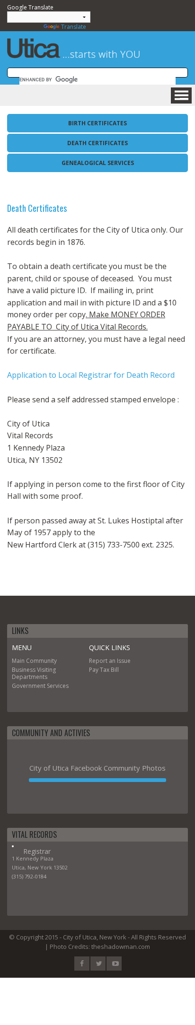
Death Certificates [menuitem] (97, 143)
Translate (73, 27)
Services (58, 686)
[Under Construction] (97, 780)
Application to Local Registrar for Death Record (91, 375)
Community (41, 661)
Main (18, 661)
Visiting (46, 670)
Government (28, 686)
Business (23, 670)
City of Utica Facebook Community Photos (97, 768)
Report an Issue (110, 661)
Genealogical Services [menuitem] (98, 163)
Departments (29, 677)
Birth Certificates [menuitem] (97, 123)
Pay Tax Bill (104, 670)
